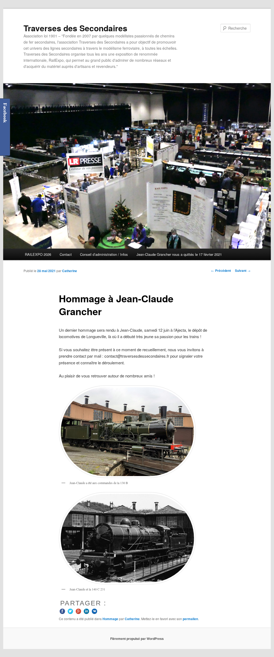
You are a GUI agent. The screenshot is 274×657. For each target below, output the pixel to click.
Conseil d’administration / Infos (104, 254)
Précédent (221, 270)
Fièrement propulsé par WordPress (137, 638)
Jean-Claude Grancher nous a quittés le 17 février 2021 (179, 254)
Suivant (242, 270)
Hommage (110, 618)
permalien (190, 618)
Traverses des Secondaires (75, 28)
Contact (66, 254)
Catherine (69, 270)
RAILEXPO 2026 (38, 254)
